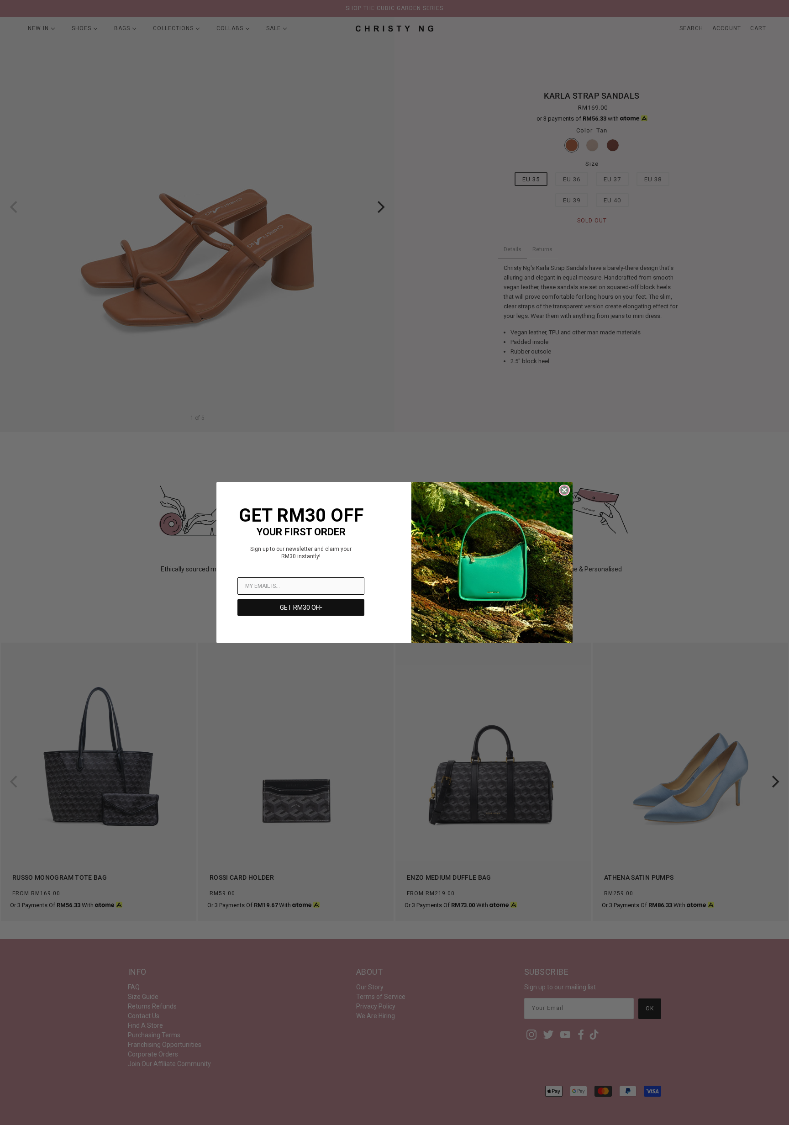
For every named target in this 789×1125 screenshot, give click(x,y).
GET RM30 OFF (301, 607)
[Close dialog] (564, 490)
